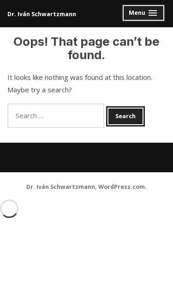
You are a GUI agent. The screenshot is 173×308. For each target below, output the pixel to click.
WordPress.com (121, 187)
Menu (143, 14)
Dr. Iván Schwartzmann (41, 14)
